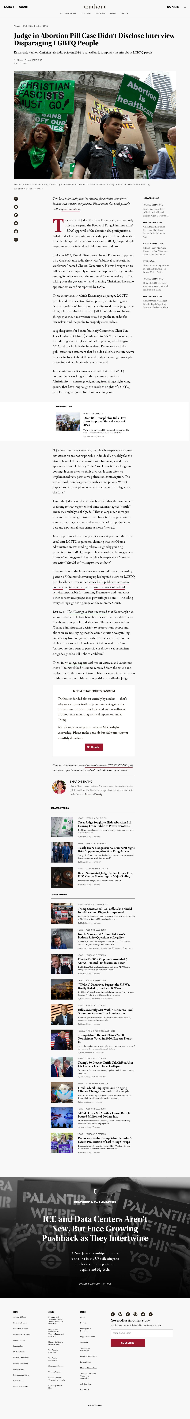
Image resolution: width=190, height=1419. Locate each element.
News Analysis (85, 904)
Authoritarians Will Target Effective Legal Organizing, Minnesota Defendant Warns (155, 304)
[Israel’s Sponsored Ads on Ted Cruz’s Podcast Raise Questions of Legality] (62, 939)
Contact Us (84, 1389)
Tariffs (124, 13)
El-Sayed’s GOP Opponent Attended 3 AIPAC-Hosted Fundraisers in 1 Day (155, 287)
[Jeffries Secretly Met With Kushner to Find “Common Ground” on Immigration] (62, 1014)
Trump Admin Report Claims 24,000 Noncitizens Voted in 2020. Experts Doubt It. (105, 1038)
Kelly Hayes (85, 998)
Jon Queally (85, 1076)
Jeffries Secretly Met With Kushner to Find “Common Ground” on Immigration (155, 251)
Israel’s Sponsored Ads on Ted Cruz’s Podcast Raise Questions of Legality (101, 936)
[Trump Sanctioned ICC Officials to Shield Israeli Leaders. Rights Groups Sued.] (62, 913)
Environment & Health (97, 868)
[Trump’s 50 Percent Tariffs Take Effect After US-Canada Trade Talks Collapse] (62, 1067)
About (24, 7)
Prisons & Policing (20, 1363)
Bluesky (98, 794)
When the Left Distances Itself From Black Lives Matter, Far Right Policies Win (154, 231)
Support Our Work (87, 1336)
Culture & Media (19, 1317)
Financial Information (88, 1356)
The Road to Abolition (53, 1351)
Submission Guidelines (85, 1349)
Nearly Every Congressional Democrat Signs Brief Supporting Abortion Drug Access (106, 849)
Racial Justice (18, 1369)
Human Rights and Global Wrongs (55, 1343)
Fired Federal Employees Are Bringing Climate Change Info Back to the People (103, 1090)
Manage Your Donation (85, 1329)
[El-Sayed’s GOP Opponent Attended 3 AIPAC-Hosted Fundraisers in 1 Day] (62, 964)
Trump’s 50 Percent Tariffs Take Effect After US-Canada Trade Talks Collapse (105, 1064)
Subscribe (84, 1342)
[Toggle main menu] (184, 7)
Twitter (88, 794)
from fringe (108, 381)
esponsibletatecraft (122, 948)
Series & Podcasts (20, 1386)
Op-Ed (80, 980)
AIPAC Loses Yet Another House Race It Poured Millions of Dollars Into (104, 1115)
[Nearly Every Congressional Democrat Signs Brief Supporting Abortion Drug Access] (62, 852)
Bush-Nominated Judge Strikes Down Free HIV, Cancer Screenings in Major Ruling (105, 875)
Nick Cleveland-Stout (102, 948)
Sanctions (70, 13)
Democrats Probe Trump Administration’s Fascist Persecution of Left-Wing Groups (105, 1140)
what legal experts (75, 662)
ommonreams (98, 1077)
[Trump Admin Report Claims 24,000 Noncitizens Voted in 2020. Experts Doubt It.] (62, 1040)
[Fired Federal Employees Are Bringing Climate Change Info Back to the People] (62, 1092)
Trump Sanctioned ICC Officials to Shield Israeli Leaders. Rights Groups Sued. (156, 213)
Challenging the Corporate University (56, 1378)
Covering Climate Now (55, 1386)
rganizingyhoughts (102, 999)
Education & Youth (20, 1328)
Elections (86, 13)
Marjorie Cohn (86, 923)
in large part (77, 587)
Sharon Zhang (24, 60)
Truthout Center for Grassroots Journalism (88, 1375)
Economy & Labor (20, 1323)
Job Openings (86, 1384)
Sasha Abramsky (86, 1102)
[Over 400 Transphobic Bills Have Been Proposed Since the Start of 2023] (68, 421)
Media (113, 13)
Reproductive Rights (96, 818)
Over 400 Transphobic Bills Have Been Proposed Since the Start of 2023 (104, 421)
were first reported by (86, 287)
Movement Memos (55, 1366)
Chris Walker (91, 436)
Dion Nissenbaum (87, 1052)
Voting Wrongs (54, 1372)
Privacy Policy (85, 1362)
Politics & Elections (35, 26)
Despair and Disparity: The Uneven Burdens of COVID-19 (56, 1333)
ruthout (37, 60)
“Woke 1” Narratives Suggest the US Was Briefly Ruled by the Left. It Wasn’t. (104, 986)
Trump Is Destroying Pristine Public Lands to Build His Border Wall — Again (156, 269)
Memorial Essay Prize (88, 1368)
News (17, 26)
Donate (173, 7)
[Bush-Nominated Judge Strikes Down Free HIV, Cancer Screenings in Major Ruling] (62, 877)
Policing (100, 13)
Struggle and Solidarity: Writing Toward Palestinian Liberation (55, 1320)
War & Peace (18, 1380)
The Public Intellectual (52, 1359)
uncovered (87, 612)
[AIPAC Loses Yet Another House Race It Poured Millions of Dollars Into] (62, 1117)
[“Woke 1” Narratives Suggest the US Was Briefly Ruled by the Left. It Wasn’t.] (62, 989)
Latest (9, 7)
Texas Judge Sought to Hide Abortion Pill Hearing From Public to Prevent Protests (104, 824)
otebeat (100, 1053)
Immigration (18, 1346)
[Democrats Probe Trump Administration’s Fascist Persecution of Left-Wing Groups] (62, 1143)
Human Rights (102, 904)
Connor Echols (86, 948)
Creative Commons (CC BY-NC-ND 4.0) (109, 765)
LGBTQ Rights (97, 413)
